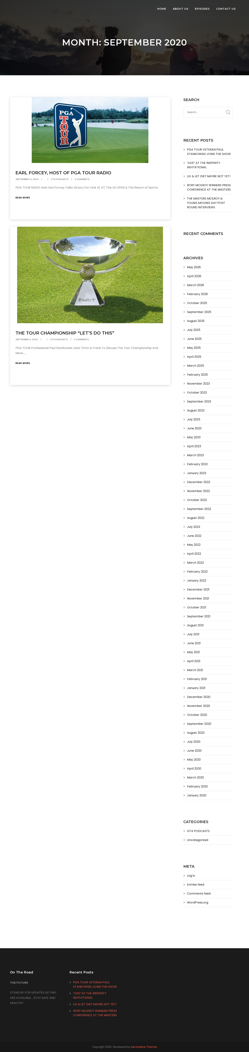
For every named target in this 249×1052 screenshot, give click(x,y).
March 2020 (195, 777)
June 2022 (194, 536)
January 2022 (196, 580)
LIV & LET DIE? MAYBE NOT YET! (208, 176)
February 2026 (197, 294)
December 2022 (198, 482)
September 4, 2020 (27, 339)
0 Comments (82, 179)
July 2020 (193, 742)
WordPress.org (197, 902)
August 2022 (195, 518)
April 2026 (194, 276)
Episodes (202, 8)
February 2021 (197, 679)
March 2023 (195, 455)
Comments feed (199, 893)
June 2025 (194, 339)
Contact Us (226, 8)
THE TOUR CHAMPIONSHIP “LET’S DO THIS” (64, 333)
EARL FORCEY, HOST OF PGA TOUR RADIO (63, 172)
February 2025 (197, 375)
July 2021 (193, 634)
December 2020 (198, 697)
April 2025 (194, 357)
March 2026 (195, 285)
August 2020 (196, 733)
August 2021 (195, 625)
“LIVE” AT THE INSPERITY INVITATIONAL (203, 165)
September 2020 (199, 724)
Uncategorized (197, 840)
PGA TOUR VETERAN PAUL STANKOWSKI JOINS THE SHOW (209, 151)
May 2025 (194, 348)
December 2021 (198, 589)
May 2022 (194, 545)
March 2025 (195, 366)
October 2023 (197, 392)
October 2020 (197, 715)
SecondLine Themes (144, 1047)
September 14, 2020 (27, 179)
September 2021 (198, 616)
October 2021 (196, 607)
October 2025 (197, 303)
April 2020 (194, 768)
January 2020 (196, 795)
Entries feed (195, 884)
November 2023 (198, 383)
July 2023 (193, 419)
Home (161, 8)
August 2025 (196, 321)
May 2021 (193, 652)
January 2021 (196, 688)
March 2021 (195, 670)
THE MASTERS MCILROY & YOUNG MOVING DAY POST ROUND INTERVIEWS (206, 202)
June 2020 (194, 751)
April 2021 (193, 661)
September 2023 (199, 401)
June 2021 (194, 643)
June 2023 (194, 428)
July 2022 (193, 527)
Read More (22, 197)
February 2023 (197, 464)
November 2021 (198, 598)
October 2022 (197, 500)
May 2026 (194, 267)
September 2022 (199, 509)
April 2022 (194, 554)
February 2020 (197, 786)
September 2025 (199, 312)
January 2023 (196, 473)
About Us (180, 8)
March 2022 (195, 563)
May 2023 (194, 437)
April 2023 (194, 446)
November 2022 (198, 491)
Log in (191, 875)
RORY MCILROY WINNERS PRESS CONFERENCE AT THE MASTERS (209, 187)
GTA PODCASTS (60, 179)
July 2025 (193, 330)
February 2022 (197, 571)
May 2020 (194, 759)
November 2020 (198, 706)
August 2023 (195, 410)
